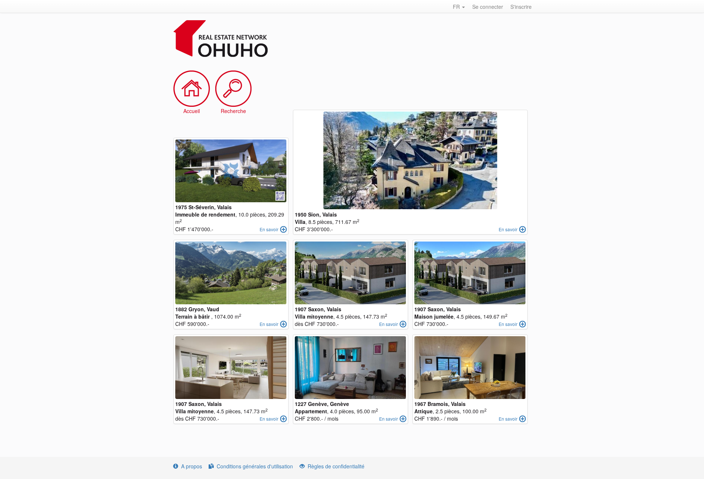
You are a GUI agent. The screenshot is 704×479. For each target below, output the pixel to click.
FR (457, 6)
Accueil (191, 111)
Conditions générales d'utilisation (255, 466)
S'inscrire (521, 6)
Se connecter (487, 6)
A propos (191, 466)
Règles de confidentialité (336, 466)
